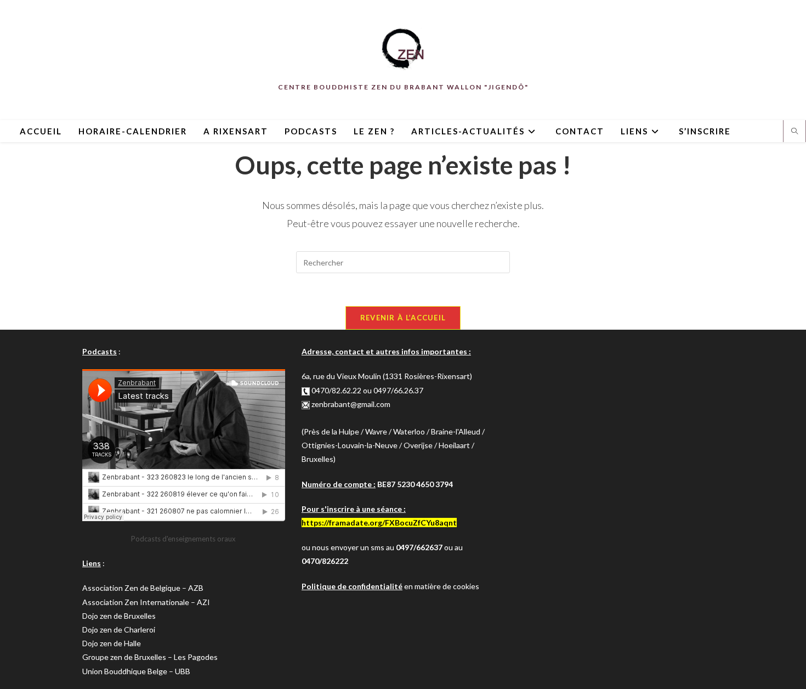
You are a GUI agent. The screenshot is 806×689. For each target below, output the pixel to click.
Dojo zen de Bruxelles (119, 615)
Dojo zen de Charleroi (118, 629)
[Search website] (794, 132)
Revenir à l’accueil (403, 317)
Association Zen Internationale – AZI (146, 602)
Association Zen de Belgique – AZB (142, 587)
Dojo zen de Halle (111, 643)
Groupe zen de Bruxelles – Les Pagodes (150, 657)
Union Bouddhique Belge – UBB (136, 671)
